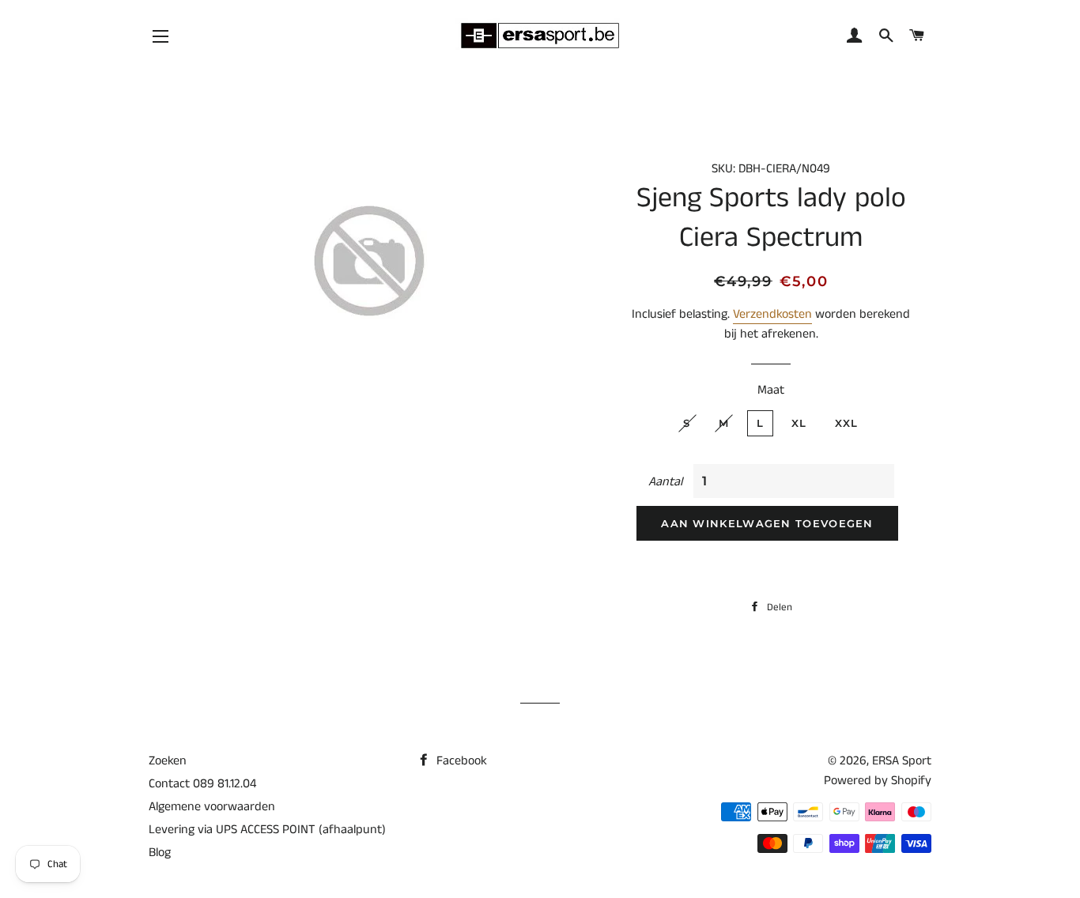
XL (799, 423)
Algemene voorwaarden (212, 807)
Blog (160, 852)
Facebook (460, 761)
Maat (770, 390)
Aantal (665, 482)
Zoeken (168, 761)
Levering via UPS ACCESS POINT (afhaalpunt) (267, 830)
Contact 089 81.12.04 (202, 784)
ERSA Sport (901, 761)
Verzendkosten (772, 314)
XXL (847, 423)
